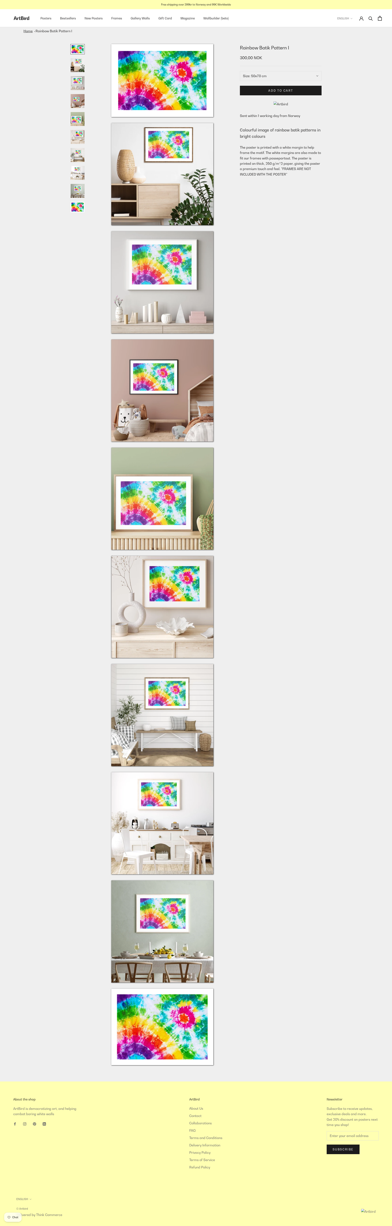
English (343, 18)
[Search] (371, 18)
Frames (116, 18)
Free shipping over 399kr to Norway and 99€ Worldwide (196, 4)
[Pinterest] (34, 1123)
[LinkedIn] (44, 1123)
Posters (45, 18)
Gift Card (165, 18)
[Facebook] (15, 1123)
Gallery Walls (140, 18)
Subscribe (343, 1149)
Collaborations (200, 1123)
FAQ (192, 1130)
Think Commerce (49, 1215)
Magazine (187, 18)
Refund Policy (199, 1167)
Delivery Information (204, 1145)
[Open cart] (380, 18)
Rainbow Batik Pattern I (54, 31)
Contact (195, 1116)
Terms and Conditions (205, 1138)
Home (28, 31)
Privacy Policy (199, 1152)
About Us (196, 1108)
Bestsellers (68, 18)
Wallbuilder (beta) (216, 18)
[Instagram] (24, 1123)
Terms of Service (202, 1160)
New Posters (94, 18)
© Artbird (22, 1208)
